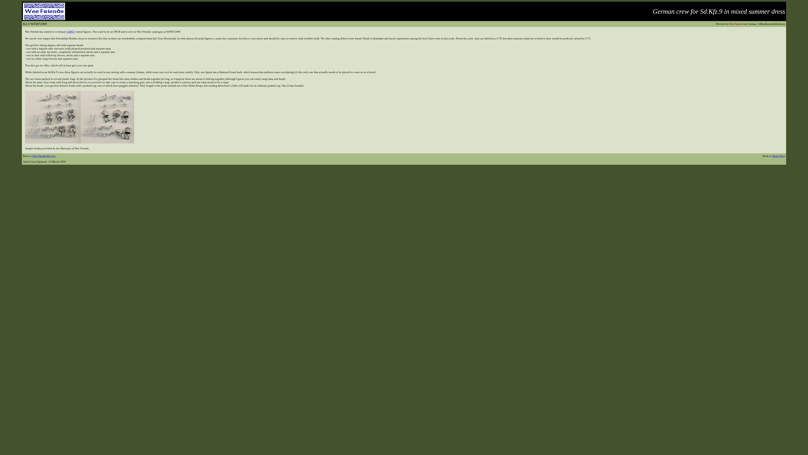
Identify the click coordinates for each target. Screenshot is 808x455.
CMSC (70, 31)
